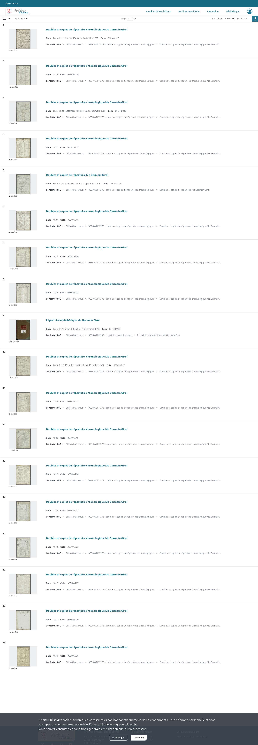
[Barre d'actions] (255, 19)
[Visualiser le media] (23, 39)
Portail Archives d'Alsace (158, 11)
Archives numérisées (189, 11)
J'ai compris (138, 737)
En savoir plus (119, 737)
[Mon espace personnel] (249, 11)
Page (123, 18)
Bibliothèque (232, 11)
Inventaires (213, 11)
